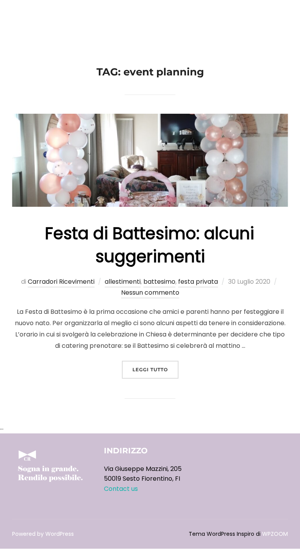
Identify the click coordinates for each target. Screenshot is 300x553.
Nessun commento (150, 292)
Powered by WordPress (43, 534)
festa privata (198, 281)
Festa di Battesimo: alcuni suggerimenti (149, 245)
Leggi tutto (155, 369)
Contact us (121, 488)
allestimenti (123, 281)
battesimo (159, 281)
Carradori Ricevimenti (61, 281)
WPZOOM (275, 534)
